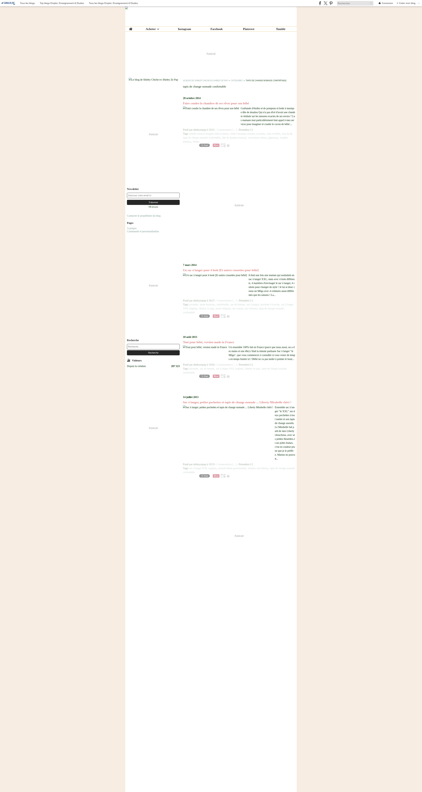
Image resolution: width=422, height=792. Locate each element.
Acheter (151, 29)
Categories (237, 80)
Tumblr (281, 29)
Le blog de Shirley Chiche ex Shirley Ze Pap (205, 80)
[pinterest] (331, 3)
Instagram (184, 29)
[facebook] (320, 3)
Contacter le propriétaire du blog (144, 215)
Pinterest (248, 29)
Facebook (217, 29)
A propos (131, 228)
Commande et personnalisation (143, 231)
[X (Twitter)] (325, 3)
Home (130, 28)
